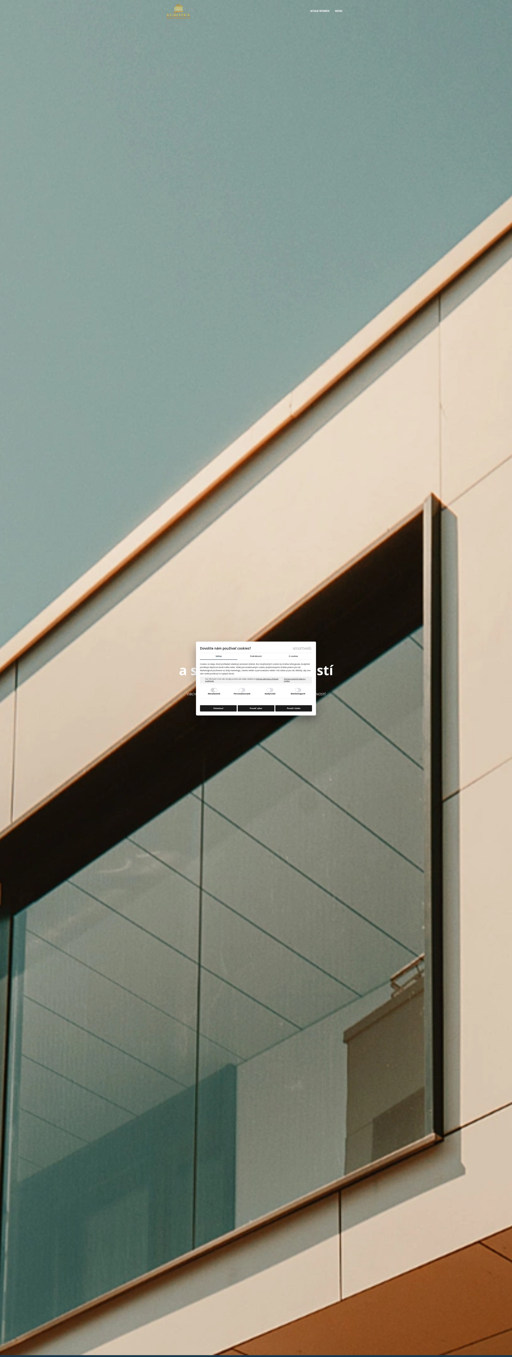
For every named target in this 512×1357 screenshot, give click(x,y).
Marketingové (298, 693)
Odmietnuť (218, 708)
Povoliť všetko (293, 708)
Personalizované (242, 693)
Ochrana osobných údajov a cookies (295, 680)
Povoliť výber (256, 708)
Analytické (270, 693)
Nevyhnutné (214, 693)
